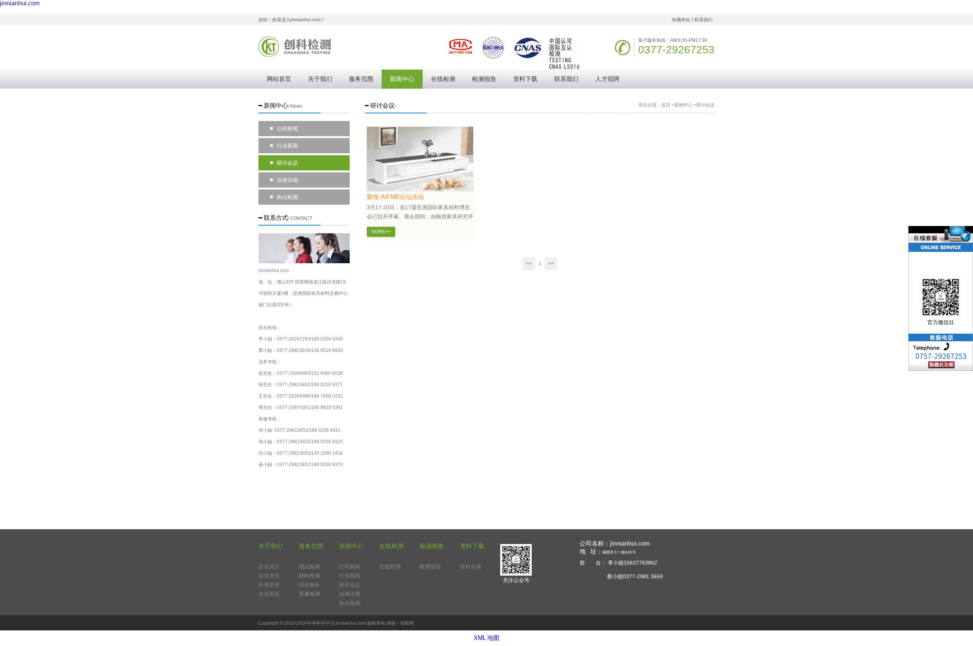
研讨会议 (284, 162)
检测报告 (484, 79)
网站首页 (279, 79)
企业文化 (269, 576)
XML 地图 (486, 638)
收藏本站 (681, 20)
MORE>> (381, 231)
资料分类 (470, 566)
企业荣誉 (269, 585)
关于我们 (320, 79)
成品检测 (309, 566)
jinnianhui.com (20, 3)
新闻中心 (402, 79)
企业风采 (269, 594)
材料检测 (309, 576)
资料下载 (525, 79)
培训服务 (309, 585)
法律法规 (284, 180)
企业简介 (269, 566)
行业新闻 (284, 145)
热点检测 (284, 197)
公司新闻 (284, 128)
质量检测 (309, 594)
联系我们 (703, 20)
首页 (665, 105)
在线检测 (443, 79)
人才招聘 (607, 79)
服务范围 (361, 79)
